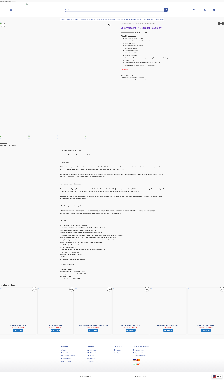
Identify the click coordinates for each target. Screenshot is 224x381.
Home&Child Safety (161, 19)
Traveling (142, 79)
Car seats (97, 19)
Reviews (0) (12, 145)
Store (62, 19)
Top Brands (128, 23)
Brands (77, 19)
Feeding (83, 19)
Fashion (139, 19)
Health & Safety (148, 19)
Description (3, 145)
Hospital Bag (70, 19)
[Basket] (214, 9)
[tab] (3, 145)
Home (122, 23)
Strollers (104, 19)
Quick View (18, 322)
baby (125, 79)
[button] (11, 10)
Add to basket (18, 330)
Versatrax (147, 79)
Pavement (132, 79)
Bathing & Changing (114, 19)
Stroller (137, 79)
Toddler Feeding (131, 19)
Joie (133, 23)
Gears (123, 19)
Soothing (90, 19)
